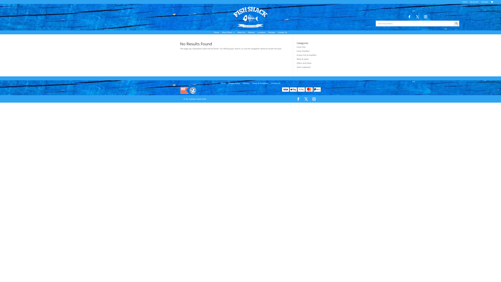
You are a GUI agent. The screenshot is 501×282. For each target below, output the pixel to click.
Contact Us (282, 32)
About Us (241, 32)
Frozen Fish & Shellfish (306, 55)
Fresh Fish (301, 47)
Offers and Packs (304, 63)
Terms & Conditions (260, 83)
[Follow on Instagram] (425, 17)
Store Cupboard (304, 67)
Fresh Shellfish (303, 51)
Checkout (484, 2)
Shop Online (227, 32)
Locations (262, 32)
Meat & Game (303, 59)
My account (474, 2)
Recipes (271, 32)
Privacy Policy (234, 83)
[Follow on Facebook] (409, 17)
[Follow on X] (417, 17)
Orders (465, 2)
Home (216, 32)
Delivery (251, 32)
